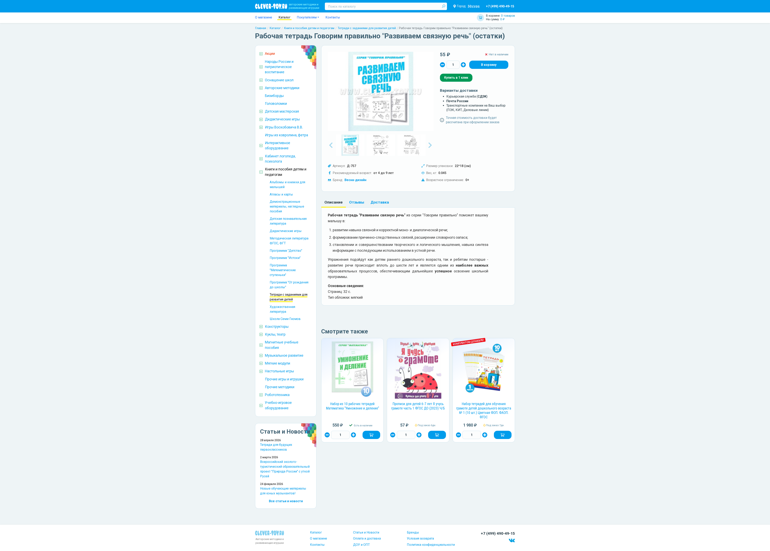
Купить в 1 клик (456, 77)
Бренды (413, 532)
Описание (333, 202)
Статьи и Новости (366, 532)
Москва (473, 6)
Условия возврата (420, 538)
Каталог (284, 17)
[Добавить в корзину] (371, 435)
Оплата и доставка (367, 538)
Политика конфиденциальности (431, 545)
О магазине (263, 17)
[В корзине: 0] (488, 65)
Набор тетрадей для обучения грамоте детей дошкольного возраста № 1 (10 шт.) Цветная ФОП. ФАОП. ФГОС (483, 410)
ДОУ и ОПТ (361, 545)
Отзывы (356, 202)
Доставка (380, 202)
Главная (260, 28)
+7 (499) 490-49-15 (500, 6)
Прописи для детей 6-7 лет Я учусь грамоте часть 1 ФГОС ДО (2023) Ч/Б (418, 406)
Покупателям (307, 17)
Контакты (332, 17)
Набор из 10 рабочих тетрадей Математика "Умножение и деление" (352, 406)
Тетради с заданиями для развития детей (367, 28)
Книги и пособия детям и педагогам (309, 28)
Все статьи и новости (286, 501)
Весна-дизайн (355, 180)
